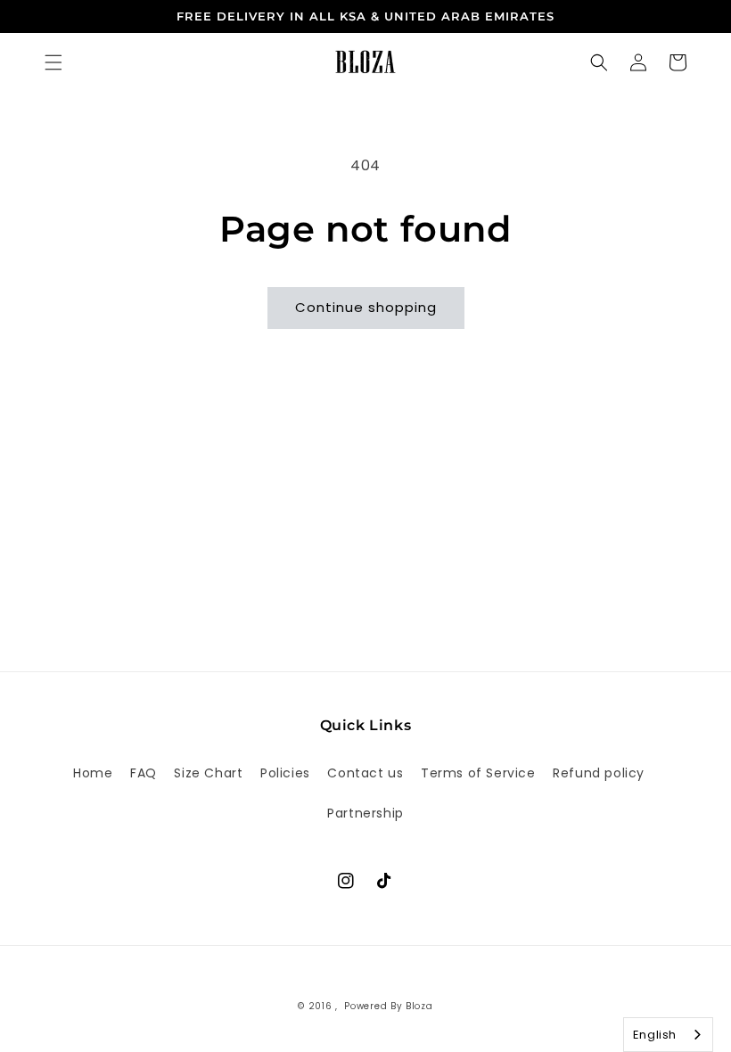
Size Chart (208, 773)
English (655, 1034)
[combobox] (668, 1034)
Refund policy (599, 773)
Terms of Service (478, 773)
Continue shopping (366, 307)
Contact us (365, 773)
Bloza (419, 1006)
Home (92, 773)
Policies (285, 773)
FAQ (143, 773)
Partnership (365, 813)
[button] (53, 62)
